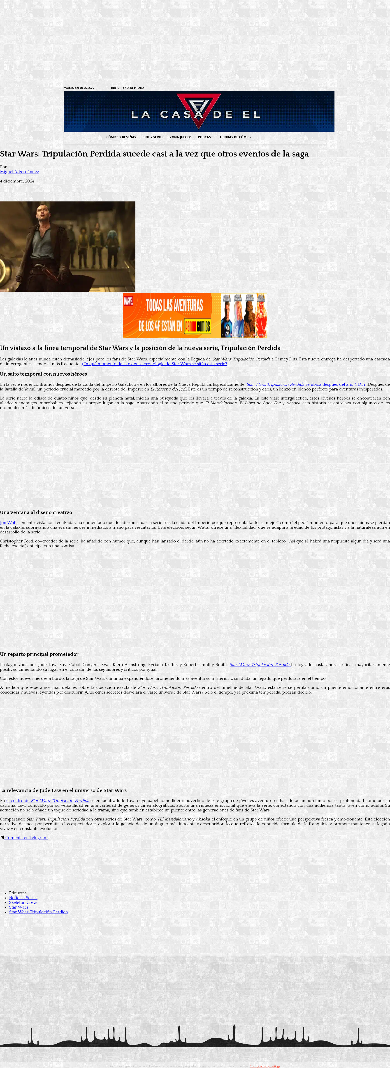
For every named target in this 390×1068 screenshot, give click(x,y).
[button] (290, 137)
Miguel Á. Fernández (19, 171)
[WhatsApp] (56, 188)
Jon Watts (9, 522)
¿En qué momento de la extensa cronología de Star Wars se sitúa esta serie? (154, 364)
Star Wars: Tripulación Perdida (38, 912)
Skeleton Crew (23, 902)
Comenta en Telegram (26, 837)
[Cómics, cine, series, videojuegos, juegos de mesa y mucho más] (172, 111)
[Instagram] (289, 88)
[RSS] (296, 88)
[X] (317, 88)
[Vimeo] (270, 88)
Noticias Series (23, 897)
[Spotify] (303, 88)
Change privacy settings (265, 1066)
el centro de (47, 800)
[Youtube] (324, 88)
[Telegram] (310, 88)
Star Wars (18, 907)
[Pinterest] (72, 188)
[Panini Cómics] (195, 336)
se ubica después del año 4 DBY (306, 384)
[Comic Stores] (195, 884)
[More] (88, 188)
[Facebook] (282, 88)
